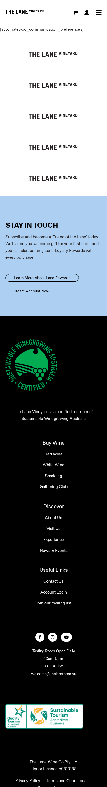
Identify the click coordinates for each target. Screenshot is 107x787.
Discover (53, 506)
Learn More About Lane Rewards (42, 278)
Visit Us (53, 528)
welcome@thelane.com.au (53, 674)
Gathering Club (54, 486)
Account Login (53, 592)
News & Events (54, 550)
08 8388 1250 (53, 666)
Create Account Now (31, 291)
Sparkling (53, 475)
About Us (53, 517)
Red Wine (54, 454)
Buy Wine (54, 443)
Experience (53, 539)
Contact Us (53, 581)
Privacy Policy (27, 780)
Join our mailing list (53, 603)
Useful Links (53, 570)
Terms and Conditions (66, 780)
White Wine (53, 464)
